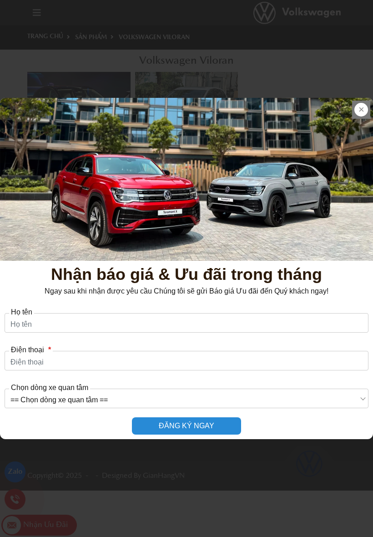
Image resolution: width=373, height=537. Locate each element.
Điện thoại (31, 350)
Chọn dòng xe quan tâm (49, 387)
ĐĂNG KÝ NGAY (186, 426)
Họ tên (21, 312)
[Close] (361, 110)
